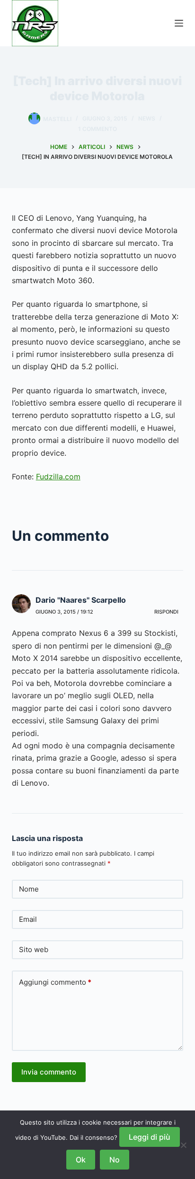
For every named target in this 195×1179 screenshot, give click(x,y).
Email (28, 919)
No (114, 1159)
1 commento (97, 128)
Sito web (33, 949)
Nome (29, 888)
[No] (183, 1145)
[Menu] (179, 23)
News (146, 118)
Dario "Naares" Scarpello (80, 600)
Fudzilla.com (58, 476)
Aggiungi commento (55, 982)
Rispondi (166, 611)
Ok (81, 1159)
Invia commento (48, 1071)
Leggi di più (149, 1137)
